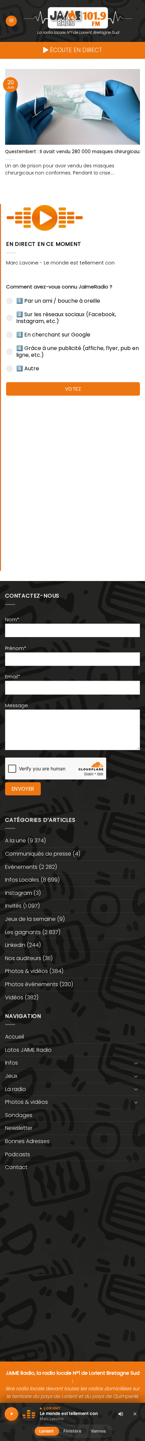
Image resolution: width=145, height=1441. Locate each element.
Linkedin (15, 945)
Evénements (21, 867)
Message (16, 705)
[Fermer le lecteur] (134, 1413)
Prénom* (15, 648)
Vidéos (14, 997)
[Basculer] (136, 1063)
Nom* (12, 619)
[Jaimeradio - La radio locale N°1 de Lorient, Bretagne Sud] (78, 17)
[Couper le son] (120, 1414)
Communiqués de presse (38, 854)
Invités (13, 906)
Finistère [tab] (72, 1431)
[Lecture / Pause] (11, 1414)
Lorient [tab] (46, 1431)
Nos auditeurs (23, 958)
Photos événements (31, 984)
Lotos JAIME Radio (28, 1050)
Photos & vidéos (26, 971)
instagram (18, 893)
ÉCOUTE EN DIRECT (75, 50)
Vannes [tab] (98, 1431)
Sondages (18, 1115)
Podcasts (17, 1154)
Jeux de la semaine (30, 919)
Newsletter (18, 1128)
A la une (15, 840)
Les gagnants (23, 932)
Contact (16, 1167)
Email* (12, 676)
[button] (11, 21)
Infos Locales (22, 880)
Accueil (14, 1037)
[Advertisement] (72, 480)
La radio (15, 1089)
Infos (11, 1063)
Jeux (11, 1076)
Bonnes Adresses (27, 1141)
